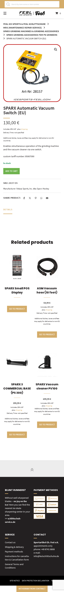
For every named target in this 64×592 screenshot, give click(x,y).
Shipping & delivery (14, 546)
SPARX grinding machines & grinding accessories (31, 31)
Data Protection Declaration (35, 580)
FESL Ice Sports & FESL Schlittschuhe (24, 24)
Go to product (17, 309)
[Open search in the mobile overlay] (32, 4)
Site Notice (15, 580)
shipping (24, 129)
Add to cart (11, 171)
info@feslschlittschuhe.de (46, 556)
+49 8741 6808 (48, 549)
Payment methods (14, 551)
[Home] (32, 13)
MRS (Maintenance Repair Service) (22, 27)
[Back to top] (32, 468)
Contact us (10, 542)
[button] (56, 49)
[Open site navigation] (9, 13)
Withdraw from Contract (32, 588)
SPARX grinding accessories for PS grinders (31, 34)
